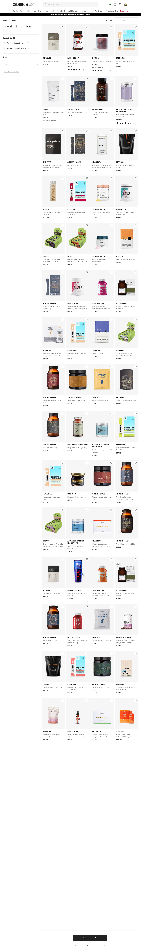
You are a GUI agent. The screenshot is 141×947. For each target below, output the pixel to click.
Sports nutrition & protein (18, 48)
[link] (53, 61)
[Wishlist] (120, 4)
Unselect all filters (11, 72)
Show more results (90, 938)
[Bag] (125, 4)
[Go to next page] (104, 945)
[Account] (115, 4)
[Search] (45, 4)
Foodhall (14, 20)
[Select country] (110, 4)
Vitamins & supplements (18, 43)
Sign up (87, 14)
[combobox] (72, 4)
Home (5, 20)
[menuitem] (15, 11)
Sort (124, 20)
